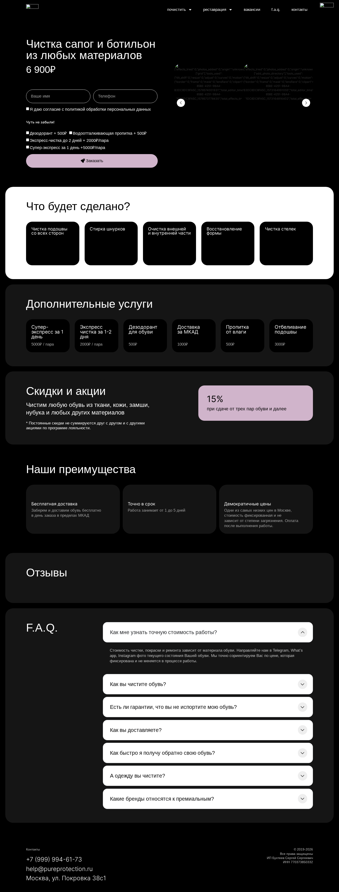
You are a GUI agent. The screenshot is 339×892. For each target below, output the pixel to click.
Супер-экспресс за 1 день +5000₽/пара (67, 147)
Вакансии (252, 9)
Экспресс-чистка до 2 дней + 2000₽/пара (69, 140)
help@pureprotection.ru (59, 868)
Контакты (299, 9)
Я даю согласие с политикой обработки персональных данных (90, 109)
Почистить (176, 9)
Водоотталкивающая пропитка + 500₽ (110, 133)
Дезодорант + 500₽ (48, 133)
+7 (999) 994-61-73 (54, 859)
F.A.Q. (275, 9)
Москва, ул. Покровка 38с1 (66, 878)
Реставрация (214, 9)
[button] (181, 103)
